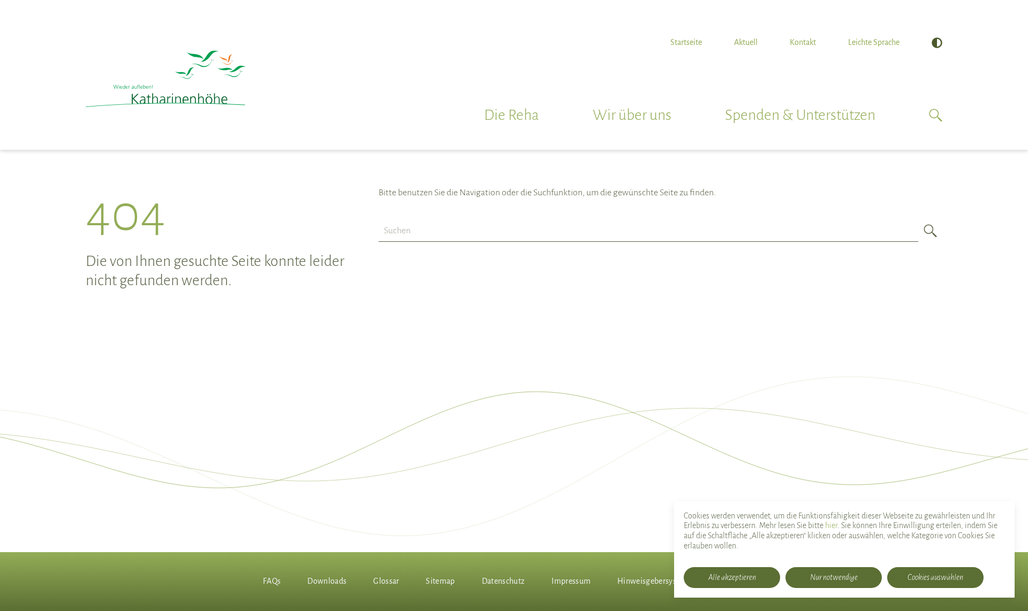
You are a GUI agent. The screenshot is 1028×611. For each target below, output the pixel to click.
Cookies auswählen (935, 577)
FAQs (272, 581)
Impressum (571, 581)
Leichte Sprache (874, 42)
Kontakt (803, 42)
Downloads (326, 581)
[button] (935, 115)
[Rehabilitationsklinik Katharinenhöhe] (166, 79)
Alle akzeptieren (732, 577)
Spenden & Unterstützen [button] (800, 115)
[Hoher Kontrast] (937, 42)
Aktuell (746, 42)
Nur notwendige (834, 577)
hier (831, 525)
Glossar (386, 581)
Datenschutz (503, 581)
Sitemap (440, 581)
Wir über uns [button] (632, 115)
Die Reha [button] (511, 115)
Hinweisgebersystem (653, 581)
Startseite (686, 42)
